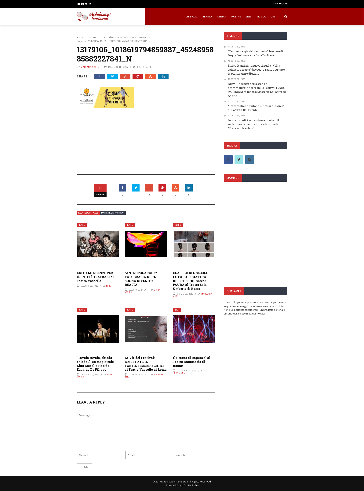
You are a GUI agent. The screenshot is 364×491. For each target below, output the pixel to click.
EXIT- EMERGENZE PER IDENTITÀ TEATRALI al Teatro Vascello (95, 277)
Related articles (88, 212)
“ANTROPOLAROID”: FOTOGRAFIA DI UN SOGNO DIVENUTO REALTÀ (141, 279)
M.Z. (108, 286)
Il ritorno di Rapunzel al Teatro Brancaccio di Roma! (191, 362)
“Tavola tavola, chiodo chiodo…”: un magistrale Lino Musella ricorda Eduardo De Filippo (95, 363)
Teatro (207, 16)
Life (273, 16)
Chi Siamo (192, 16)
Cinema (221, 16)
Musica (261, 16)
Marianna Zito (90, 67)
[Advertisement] (146, 138)
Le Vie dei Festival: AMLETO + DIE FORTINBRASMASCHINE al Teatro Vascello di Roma (146, 363)
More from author (112, 212)
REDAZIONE (179, 372)
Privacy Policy (173, 485)
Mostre (236, 16)
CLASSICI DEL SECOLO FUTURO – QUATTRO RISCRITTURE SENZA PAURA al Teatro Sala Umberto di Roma (190, 281)
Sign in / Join (280, 3)
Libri (248, 16)
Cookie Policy (191, 485)
